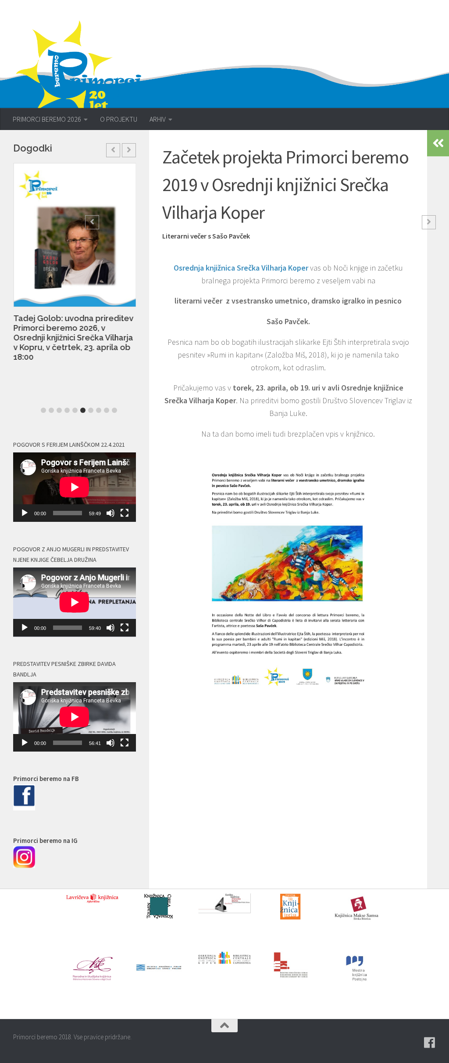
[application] (74, 487)
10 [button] (114, 410)
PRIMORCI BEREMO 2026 (47, 119)
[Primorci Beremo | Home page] (84, 68)
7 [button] (90, 410)
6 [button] (83, 410)
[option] (74, 267)
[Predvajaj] (24, 513)
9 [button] (106, 410)
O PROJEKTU (118, 119)
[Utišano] (110, 513)
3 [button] (59, 410)
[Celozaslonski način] (124, 513)
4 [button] (67, 410)
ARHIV (158, 119)
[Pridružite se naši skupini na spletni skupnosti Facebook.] (430, 1043)
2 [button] (51, 410)
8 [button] (98, 410)
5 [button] (75, 410)
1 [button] (43, 410)
